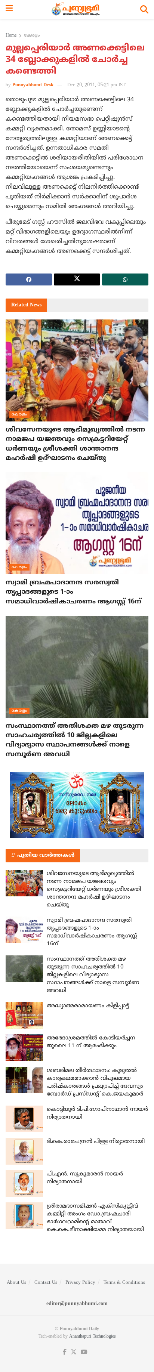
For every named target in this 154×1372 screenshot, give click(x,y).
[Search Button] (144, 9)
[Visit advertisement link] (77, 805)
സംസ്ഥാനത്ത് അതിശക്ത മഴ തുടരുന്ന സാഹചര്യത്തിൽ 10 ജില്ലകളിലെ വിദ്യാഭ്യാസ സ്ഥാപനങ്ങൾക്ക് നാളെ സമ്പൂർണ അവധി (93, 975)
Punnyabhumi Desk (32, 85)
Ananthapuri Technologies (92, 1336)
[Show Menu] (9, 9)
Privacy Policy (80, 1283)
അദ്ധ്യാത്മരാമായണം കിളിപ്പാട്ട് (88, 1006)
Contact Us (45, 1283)
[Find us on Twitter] (74, 1352)
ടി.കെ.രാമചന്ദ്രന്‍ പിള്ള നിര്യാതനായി (96, 1141)
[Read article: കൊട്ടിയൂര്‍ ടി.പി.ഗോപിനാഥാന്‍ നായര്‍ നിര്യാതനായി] (24, 1119)
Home (11, 35)
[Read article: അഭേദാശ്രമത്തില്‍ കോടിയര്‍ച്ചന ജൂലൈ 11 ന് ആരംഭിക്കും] (24, 1047)
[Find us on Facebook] (65, 1352)
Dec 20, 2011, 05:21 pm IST (96, 85)
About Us (16, 1283)
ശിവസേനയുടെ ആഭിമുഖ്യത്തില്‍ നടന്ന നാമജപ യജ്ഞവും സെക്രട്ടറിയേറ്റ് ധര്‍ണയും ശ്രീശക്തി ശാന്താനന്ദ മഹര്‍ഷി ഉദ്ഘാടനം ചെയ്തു (94, 889)
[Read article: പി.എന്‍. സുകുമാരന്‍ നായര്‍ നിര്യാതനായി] (24, 1183)
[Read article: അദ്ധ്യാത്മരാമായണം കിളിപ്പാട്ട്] (24, 1015)
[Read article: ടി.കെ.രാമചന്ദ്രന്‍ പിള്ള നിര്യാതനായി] (24, 1151)
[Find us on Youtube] (84, 1352)
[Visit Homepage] (76, 9)
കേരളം (32, 35)
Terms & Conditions (124, 1283)
